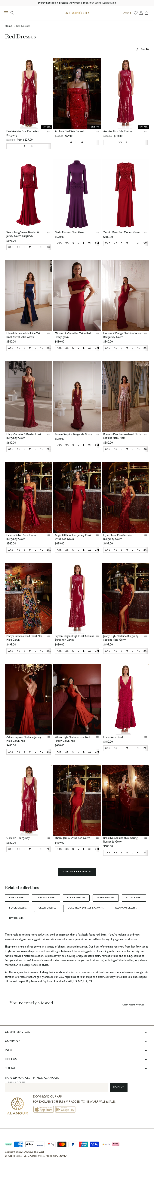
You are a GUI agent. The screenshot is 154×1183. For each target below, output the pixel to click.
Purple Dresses (76, 898)
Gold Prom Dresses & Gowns (86, 908)
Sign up (118, 1087)
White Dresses (105, 898)
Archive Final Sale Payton (117, 131)
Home (8, 26)
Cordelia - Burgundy (18, 838)
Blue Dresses (134, 898)
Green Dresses (47, 908)
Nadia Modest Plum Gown (70, 232)
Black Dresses (18, 908)
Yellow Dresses (46, 898)
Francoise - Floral (113, 737)
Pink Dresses (17, 898)
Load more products (77, 872)
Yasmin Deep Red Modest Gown (121, 232)
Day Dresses (16, 918)
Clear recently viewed (133, 1005)
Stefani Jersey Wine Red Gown (72, 838)
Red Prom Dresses (126, 908)
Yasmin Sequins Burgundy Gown (73, 434)
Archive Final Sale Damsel (69, 131)
